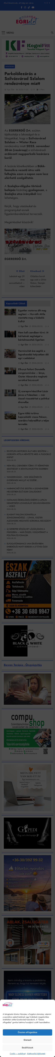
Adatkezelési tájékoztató (36, 1053)
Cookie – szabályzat (18, 1053)
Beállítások (27, 1047)
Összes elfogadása (27, 1032)
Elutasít (27, 1040)
